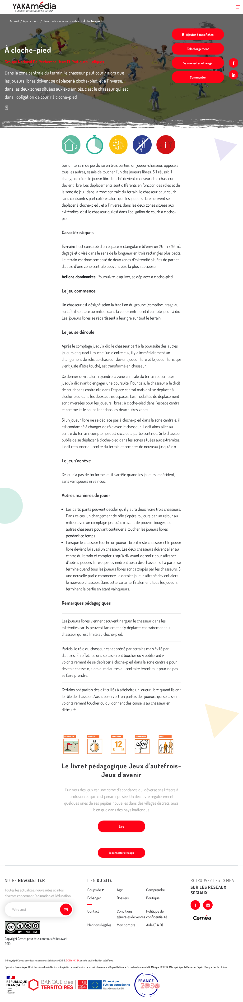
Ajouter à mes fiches (200, 34)
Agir (25, 21)
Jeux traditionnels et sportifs (61, 21)
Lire (121, 826)
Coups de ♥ (95, 889)
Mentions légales (99, 925)
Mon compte (126, 925)
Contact (93, 911)
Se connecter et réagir (198, 63)
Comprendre (155, 889)
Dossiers (123, 897)
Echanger (94, 897)
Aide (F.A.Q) (154, 925)
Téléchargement (198, 49)
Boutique (152, 897)
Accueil (14, 21)
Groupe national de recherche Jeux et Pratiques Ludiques (54, 61)
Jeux (36, 21)
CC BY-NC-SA (72, 960)
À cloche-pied (92, 21)
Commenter (198, 77)
